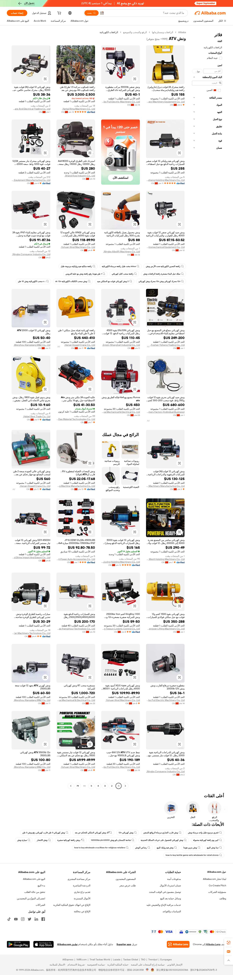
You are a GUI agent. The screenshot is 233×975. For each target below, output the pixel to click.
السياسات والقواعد (172, 911)
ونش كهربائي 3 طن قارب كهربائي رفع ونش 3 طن (43, 832)
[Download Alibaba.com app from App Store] (43, 944)
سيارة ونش (22, 840)
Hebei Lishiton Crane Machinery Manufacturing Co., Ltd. (165, 486)
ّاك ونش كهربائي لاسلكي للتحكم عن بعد (92, 832)
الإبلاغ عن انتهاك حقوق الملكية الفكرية (71, 905)
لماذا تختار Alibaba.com (214, 879)
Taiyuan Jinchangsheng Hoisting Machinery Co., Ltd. (165, 180)
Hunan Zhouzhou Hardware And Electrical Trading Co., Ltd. (31, 108)
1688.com (81, 959)
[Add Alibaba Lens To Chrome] (178, 944)
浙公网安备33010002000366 (172, 970)
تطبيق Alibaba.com (67, 944)
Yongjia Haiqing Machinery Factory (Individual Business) (165, 412)
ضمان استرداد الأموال (170, 885)
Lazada (116, 959)
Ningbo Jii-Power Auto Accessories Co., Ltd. (75, 559)
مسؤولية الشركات (217, 892)
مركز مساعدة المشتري (79, 879)
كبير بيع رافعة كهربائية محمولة (206, 840)
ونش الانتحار (42, 840)
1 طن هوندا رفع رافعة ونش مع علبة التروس (83, 274)
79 (78, 786)
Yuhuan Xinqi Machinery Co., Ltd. (78, 247)
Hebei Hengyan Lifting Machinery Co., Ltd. (165, 628)
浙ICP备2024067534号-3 (203, 970)
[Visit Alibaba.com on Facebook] (43, 919)
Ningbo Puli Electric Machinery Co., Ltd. (120, 101)
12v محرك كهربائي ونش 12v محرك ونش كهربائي (159, 281)
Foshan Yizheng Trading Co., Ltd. (167, 345)
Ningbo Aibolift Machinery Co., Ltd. (121, 251)
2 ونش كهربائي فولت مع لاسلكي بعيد (113, 281)
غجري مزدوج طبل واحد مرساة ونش (203, 832)
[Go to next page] (71, 786)
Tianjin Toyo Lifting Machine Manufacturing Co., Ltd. (75, 486)
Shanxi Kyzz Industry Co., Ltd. (80, 175)
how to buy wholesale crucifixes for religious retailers (99, 847)
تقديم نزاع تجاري (82, 892)
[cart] (58, 13)
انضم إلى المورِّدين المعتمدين (31, 898)
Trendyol (152, 959)
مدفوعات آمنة (174, 879)
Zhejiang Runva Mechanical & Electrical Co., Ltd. (120, 412)
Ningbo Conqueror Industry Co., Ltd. (31, 254)
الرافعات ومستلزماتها (162, 32)
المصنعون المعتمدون (126, 879)
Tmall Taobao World (100, 959)
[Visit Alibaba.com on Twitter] (29, 919)
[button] (102, 13)
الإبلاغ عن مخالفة (82, 911)
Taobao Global (130, 959)
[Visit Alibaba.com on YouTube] (16, 919)
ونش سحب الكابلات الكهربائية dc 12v (71, 281)
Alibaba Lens (213, 944)
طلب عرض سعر (127, 885)
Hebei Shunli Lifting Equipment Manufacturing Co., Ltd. (31, 180)
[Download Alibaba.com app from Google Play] (18, 944)
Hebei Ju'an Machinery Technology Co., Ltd (31, 633)
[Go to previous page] (125, 786)
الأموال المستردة (82, 898)
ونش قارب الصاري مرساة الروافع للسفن (160, 832)
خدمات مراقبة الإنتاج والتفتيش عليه (164, 905)
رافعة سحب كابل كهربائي (122, 274)
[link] (228, 942)
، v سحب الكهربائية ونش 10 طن (31, 281)
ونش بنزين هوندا (190, 847)
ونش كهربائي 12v (126, 832)
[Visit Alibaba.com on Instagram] (23, 919)
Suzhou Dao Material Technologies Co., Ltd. (75, 419)
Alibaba (182, 32)
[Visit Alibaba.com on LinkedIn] (36, 919)
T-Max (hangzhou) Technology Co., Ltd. (75, 628)
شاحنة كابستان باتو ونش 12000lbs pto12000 (111, 840)
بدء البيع (41, 885)
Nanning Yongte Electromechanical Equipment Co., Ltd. (165, 247)
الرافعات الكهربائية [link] (109, 32)
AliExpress (67, 959)
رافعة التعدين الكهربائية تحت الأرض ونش (163, 266)
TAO (143, 959)
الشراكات (40, 905)
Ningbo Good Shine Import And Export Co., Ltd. (31, 557)
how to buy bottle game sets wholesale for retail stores (192, 855)
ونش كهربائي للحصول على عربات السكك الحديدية (162, 840)
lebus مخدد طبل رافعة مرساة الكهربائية (119, 266)
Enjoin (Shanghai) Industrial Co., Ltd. (121, 345)
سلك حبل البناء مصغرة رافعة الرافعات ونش (161, 274)
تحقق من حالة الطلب (34, 892)
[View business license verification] (147, 970)
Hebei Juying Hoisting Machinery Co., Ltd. (120, 561)
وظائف (222, 898)
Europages (166, 959)
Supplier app (123, 944)
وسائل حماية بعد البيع (170, 898)
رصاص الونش (141, 847)
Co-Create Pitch (217, 885)
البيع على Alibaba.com (34, 879)
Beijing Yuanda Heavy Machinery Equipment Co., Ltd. (165, 101)
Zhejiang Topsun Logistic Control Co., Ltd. (120, 628)
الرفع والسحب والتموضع (135, 32)
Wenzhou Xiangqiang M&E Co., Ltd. (32, 345)
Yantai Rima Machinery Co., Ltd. (78, 108)
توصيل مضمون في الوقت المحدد (165, 892)
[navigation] (207, 409)
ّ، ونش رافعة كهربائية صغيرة (69, 840)
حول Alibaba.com (216, 871)
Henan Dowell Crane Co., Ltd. (79, 345)
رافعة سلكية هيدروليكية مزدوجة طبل (76, 266)
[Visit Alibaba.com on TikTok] (9, 919)
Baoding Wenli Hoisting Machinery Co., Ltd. (165, 559)
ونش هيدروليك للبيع (165, 847)
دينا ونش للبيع (213, 847)
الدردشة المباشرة (81, 885)
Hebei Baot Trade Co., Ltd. (36, 416)
